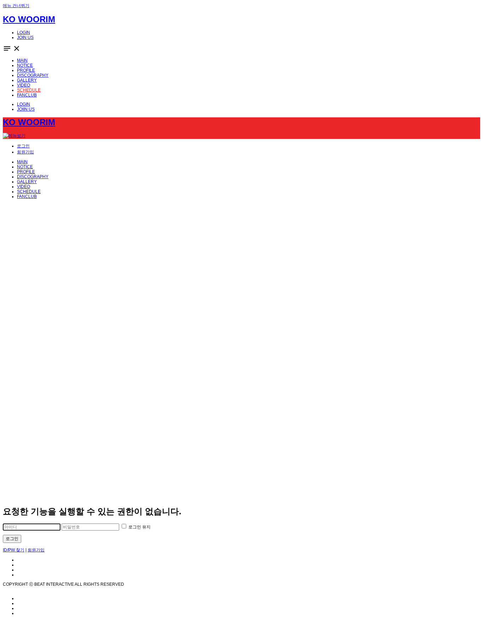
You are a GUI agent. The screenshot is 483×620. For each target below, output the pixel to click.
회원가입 (36, 550)
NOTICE (25, 166)
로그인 (12, 538)
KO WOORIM (29, 19)
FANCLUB (27, 196)
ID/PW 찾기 (13, 550)
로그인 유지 (139, 527)
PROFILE (26, 171)
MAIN (22, 161)
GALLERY (27, 181)
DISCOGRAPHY (32, 176)
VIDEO (23, 186)
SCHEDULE (29, 191)
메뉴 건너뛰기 (16, 5)
